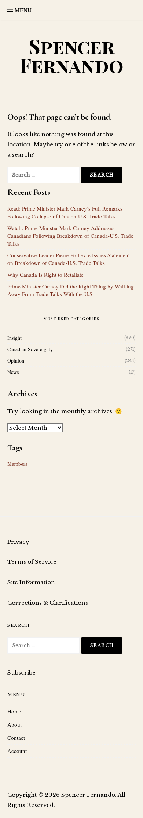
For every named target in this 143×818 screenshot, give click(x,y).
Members (17, 464)
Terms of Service (31, 561)
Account (17, 751)
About (14, 724)
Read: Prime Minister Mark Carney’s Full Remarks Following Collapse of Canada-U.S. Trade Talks (64, 212)
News (13, 371)
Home (14, 711)
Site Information (31, 582)
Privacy (18, 541)
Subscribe (21, 672)
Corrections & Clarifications (47, 602)
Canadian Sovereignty (30, 349)
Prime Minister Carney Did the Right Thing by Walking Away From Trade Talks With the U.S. (70, 290)
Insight (14, 337)
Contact (16, 737)
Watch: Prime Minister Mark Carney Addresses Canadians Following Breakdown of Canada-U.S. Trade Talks (70, 235)
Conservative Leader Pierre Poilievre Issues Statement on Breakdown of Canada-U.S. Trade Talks (68, 258)
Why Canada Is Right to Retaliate (45, 274)
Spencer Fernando (72, 55)
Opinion (15, 360)
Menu (23, 10)
